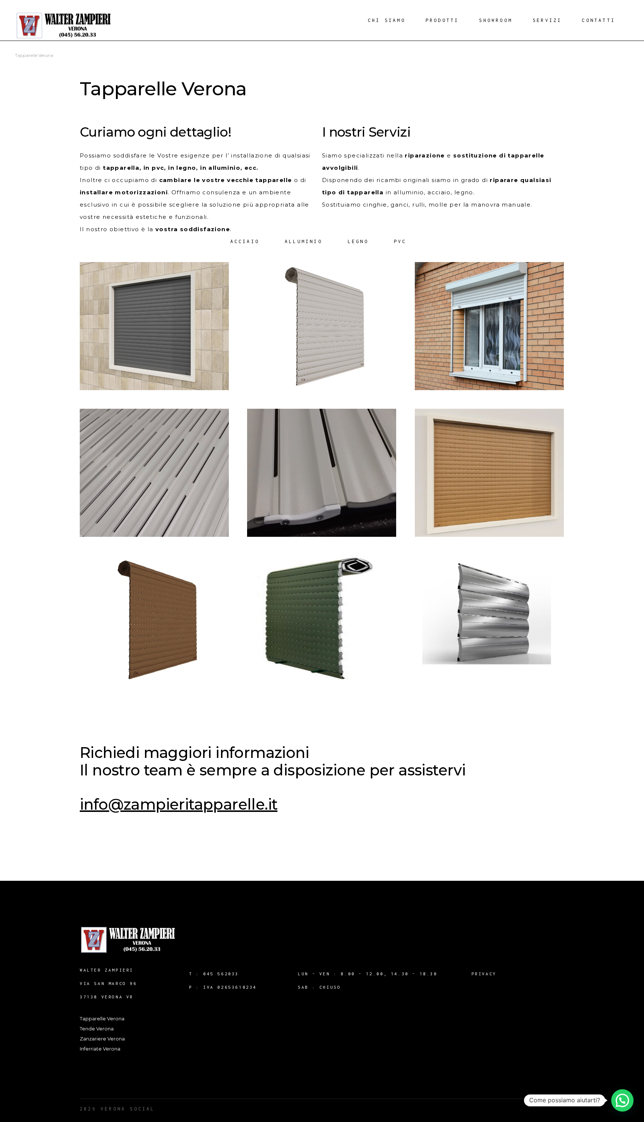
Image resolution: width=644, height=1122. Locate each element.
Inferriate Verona (100, 1049)
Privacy (483, 973)
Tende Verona (97, 1029)
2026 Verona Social (117, 1109)
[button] (622, 1100)
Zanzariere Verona (102, 1039)
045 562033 (221, 973)
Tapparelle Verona (102, 1018)
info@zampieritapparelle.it (178, 804)
